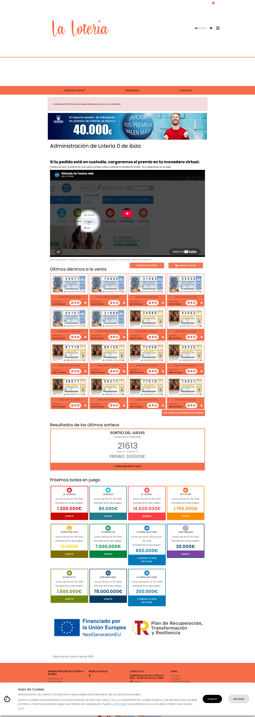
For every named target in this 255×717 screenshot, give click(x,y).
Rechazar (238, 699)
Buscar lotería (148, 265)
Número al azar (187, 265)
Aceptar (212, 699)
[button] (60, 130)
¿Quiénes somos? (55, 678)
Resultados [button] (132, 90)
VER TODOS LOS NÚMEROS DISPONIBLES (183, 412)
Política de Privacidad (180, 681)
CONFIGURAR (119, 704)
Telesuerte (175, 676)
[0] (212, 28)
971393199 (137, 682)
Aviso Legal (175, 678)
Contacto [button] (186, 90)
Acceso (202, 28)
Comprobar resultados (127, 466)
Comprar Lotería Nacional (147, 560)
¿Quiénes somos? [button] (74, 90)
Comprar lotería (55, 681)
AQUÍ (21, 708)
